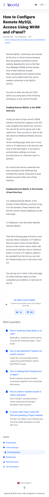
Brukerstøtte (11, 443)
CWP (29, 37)
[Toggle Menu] (4, 5)
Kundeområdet (8, 37)
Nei (31, 312)
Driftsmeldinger (12, 448)
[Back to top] (24, 488)
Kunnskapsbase (20, 37)
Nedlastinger (11, 457)
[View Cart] (36, 4)
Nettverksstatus (12, 462)
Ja (20, 312)
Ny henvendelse (12, 467)
